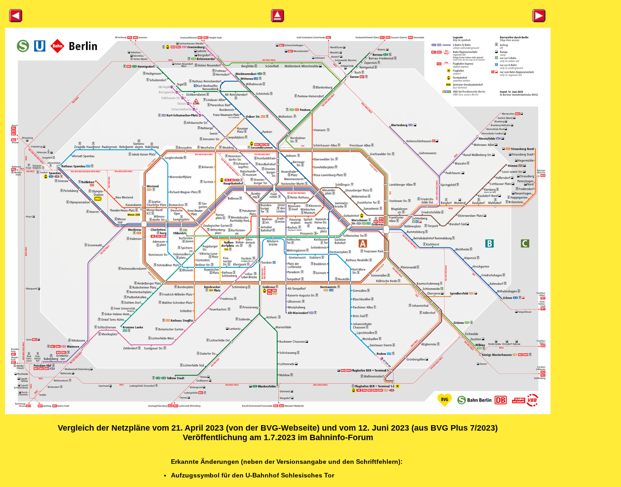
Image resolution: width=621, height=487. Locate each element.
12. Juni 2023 (383, 427)
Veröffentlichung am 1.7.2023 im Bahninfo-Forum (278, 437)
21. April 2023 (197, 427)
